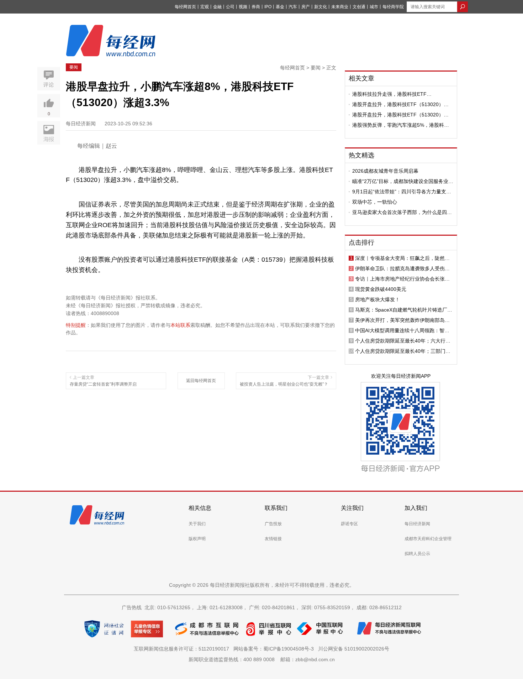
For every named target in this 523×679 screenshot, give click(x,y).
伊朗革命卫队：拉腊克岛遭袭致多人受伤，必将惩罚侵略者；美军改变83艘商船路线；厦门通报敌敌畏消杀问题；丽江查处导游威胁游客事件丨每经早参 (402, 268)
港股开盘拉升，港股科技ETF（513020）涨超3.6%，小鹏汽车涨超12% (400, 104)
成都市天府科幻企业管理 (428, 538)
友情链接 (273, 538)
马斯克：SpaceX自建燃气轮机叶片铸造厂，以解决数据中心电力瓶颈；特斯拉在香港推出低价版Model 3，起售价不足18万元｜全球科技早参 (403, 309)
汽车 (293, 6)
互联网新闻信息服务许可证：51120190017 (183, 649)
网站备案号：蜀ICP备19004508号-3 (275, 649)
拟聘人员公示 (417, 553)
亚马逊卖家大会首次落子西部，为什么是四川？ (399, 212)
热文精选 (361, 155)
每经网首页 (185, 6)
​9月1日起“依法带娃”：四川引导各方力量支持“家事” (401, 191)
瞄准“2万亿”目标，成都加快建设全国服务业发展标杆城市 (402, 181)
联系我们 (276, 508)
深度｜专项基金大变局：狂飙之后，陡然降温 (402, 258)
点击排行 (361, 242)
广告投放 (273, 523)
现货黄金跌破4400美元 (380, 289)
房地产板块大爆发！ (377, 299)
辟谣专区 (349, 523)
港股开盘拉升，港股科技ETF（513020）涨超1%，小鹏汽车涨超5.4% (400, 114)
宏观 (204, 6)
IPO (267, 6)
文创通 (359, 6)
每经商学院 (393, 6)
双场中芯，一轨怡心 (374, 201)
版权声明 (197, 538)
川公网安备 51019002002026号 (353, 649)
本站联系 (180, 325)
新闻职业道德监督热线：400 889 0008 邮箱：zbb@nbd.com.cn (262, 659)
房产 (305, 6)
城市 (374, 6)
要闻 (73, 67)
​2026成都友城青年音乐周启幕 (385, 170)
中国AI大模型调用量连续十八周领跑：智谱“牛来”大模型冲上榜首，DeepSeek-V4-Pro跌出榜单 (402, 330)
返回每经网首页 (201, 380)
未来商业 (339, 6)
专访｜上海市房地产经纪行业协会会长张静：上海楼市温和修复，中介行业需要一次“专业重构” (402, 278)
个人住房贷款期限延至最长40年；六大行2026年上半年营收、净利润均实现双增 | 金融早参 (402, 340)
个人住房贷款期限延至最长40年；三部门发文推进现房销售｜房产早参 (402, 351)
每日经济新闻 (417, 523)
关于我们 (197, 523)
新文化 (320, 6)
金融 (217, 6)
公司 (230, 6)
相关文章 (361, 78)
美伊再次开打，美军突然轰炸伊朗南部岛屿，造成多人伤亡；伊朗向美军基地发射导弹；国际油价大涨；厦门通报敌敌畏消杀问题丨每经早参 (402, 320)
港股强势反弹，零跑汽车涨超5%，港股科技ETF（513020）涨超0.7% (400, 124)
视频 (243, 6)
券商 (256, 6)
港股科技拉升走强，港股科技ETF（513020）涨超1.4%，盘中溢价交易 (393, 94)
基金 (280, 6)
